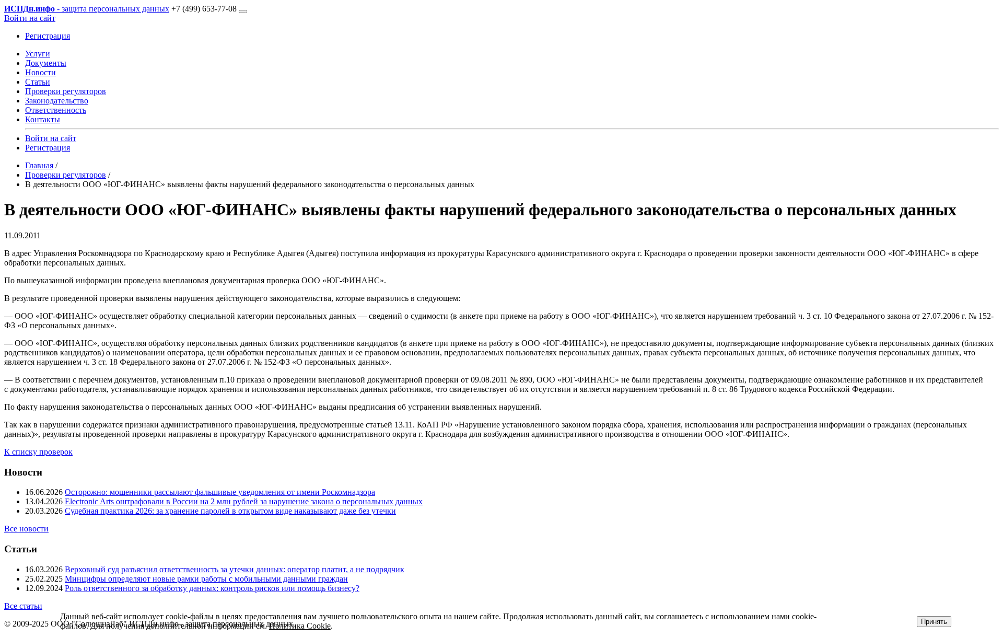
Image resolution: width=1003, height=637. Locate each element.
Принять (934, 622)
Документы (45, 63)
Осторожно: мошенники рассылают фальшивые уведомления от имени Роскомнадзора (220, 492)
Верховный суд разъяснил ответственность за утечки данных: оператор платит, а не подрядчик (234, 569)
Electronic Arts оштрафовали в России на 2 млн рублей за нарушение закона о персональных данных (244, 501)
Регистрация (47, 35)
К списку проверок (38, 451)
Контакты (42, 119)
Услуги (37, 53)
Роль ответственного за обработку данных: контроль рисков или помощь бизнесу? (212, 588)
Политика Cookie (300, 625)
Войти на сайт (29, 18)
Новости (40, 72)
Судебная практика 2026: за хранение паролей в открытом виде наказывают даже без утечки (230, 510)
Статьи (37, 81)
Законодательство (56, 100)
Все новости (26, 528)
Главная (39, 165)
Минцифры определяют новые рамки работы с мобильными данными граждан (206, 578)
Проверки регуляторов (65, 91)
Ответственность (55, 110)
